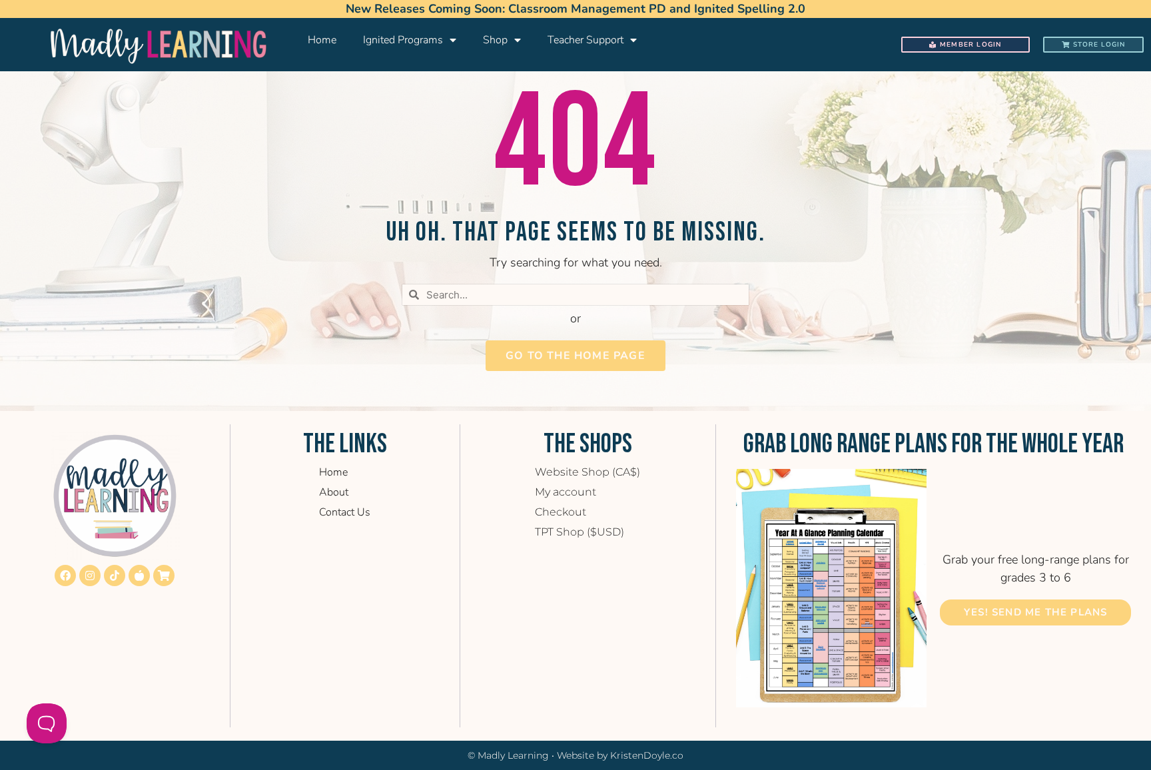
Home (322, 40)
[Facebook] (65, 575)
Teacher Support (585, 40)
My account (565, 492)
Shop (495, 40)
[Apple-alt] (139, 575)
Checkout (560, 512)
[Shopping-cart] (164, 575)
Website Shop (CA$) (587, 472)
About (333, 492)
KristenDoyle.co (646, 755)
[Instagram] (90, 575)
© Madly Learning (508, 755)
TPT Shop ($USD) (579, 532)
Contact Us (344, 512)
